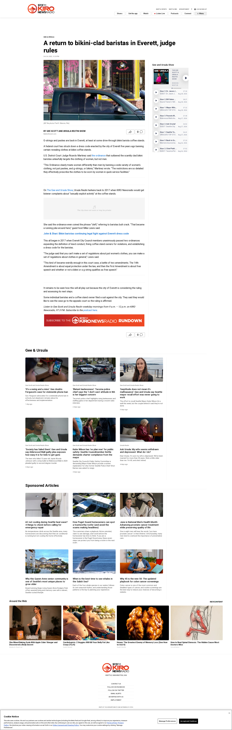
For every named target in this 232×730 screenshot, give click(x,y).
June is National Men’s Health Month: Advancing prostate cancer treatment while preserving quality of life (139, 525)
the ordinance (99, 155)
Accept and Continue (188, 721)
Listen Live (160, 14)
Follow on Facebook (116, 687)
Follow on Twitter (116, 690)
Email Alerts (116, 693)
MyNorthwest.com (113, 707)
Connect (188, 14)
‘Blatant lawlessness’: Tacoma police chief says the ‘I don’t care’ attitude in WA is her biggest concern (94, 392)
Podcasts (174, 14)
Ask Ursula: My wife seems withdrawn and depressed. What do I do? (139, 450)
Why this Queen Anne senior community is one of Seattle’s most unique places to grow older (46, 581)
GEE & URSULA (49, 37)
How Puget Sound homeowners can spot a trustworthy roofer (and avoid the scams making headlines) (94, 525)
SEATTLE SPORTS (161, 9)
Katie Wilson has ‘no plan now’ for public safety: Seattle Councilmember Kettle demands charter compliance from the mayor (93, 453)
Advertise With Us (116, 697)
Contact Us (116, 684)
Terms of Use (112, 723)
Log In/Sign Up (201, 9)
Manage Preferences (167, 721)
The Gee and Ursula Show (60, 190)
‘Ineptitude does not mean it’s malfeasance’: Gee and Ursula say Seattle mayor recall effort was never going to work (141, 393)
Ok (229, 713)
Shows (119, 14)
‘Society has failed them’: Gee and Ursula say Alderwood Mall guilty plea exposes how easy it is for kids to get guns (46, 452)
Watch (145, 14)
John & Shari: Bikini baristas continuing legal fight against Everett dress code (86, 233)
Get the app (132, 14)
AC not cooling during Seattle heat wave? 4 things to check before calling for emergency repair (46, 525)
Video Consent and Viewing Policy (66, 725)
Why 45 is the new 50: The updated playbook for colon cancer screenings (139, 580)
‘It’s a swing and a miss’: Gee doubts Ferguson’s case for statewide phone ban (46, 390)
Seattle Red (173, 9)
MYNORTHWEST (184, 9)
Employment (116, 700)
